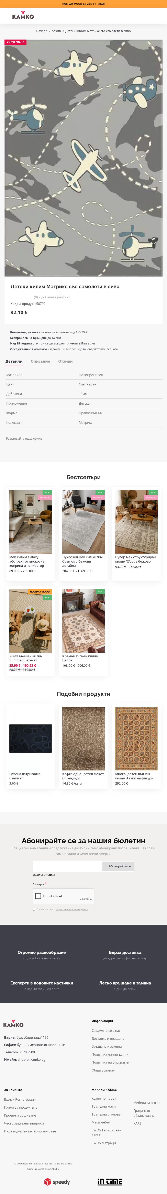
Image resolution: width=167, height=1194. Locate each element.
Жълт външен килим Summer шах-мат (26, 658)
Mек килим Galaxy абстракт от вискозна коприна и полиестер (26, 561)
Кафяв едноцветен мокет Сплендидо (83, 776)
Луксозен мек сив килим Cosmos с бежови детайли (82, 561)
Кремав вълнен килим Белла (80, 658)
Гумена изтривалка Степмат (25, 776)
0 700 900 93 (29, 1052)
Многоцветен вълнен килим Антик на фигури (134, 776)
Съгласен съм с (62, 909)
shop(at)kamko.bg (31, 1059)
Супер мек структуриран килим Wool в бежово (135, 559)
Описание (40, 361)
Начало (41, 31)
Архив (56, 31)
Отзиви (65, 361)
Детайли (14, 361)
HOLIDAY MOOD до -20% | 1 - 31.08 (83, 4)
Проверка (38, 884)
